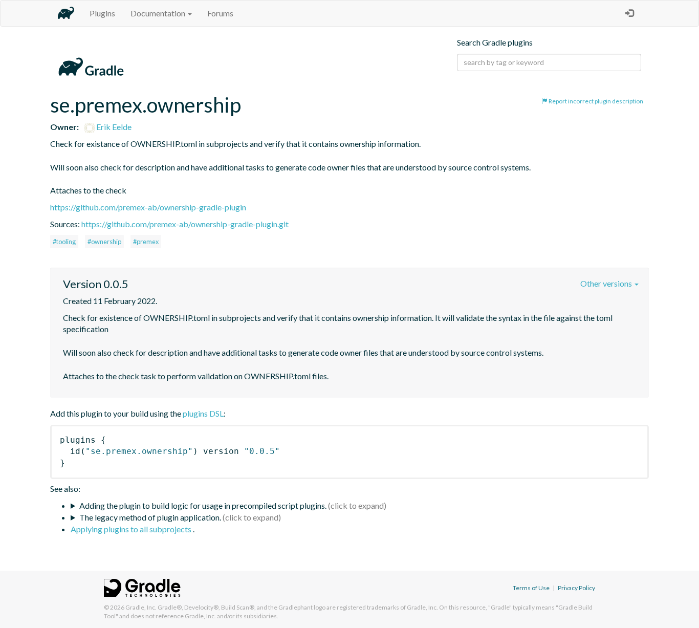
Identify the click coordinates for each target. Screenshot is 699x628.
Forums (220, 13)
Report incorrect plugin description (595, 101)
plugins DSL (203, 413)
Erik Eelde (113, 127)
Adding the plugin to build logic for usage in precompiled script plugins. (202, 505)
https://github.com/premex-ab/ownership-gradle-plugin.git (185, 224)
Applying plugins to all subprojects (132, 529)
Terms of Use (531, 588)
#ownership (104, 241)
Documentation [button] (158, 13)
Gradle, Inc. (141, 607)
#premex (146, 241)
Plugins (102, 13)
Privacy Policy (576, 588)
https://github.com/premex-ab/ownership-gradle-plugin (148, 207)
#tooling (64, 241)
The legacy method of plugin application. (150, 517)
